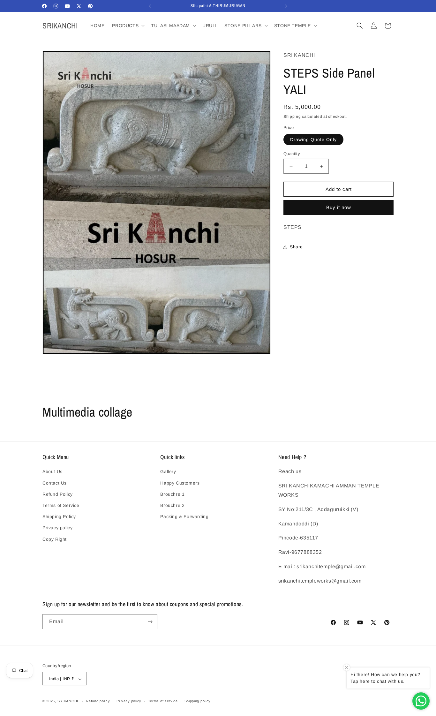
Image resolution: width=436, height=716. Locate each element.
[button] (127, 25)
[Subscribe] (150, 621)
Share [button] (296, 246)
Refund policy (98, 701)
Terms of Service (60, 505)
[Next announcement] (286, 6)
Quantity (291, 153)
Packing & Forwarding (184, 516)
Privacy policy (57, 528)
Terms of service (163, 701)
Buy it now (338, 207)
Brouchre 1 (172, 494)
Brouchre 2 (172, 505)
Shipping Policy (59, 516)
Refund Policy (57, 494)
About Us (52, 471)
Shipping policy (197, 701)
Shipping (292, 116)
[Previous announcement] (150, 6)
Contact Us (54, 483)
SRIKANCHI (67, 701)
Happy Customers (179, 483)
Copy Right (54, 539)
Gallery (168, 471)
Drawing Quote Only (313, 139)
